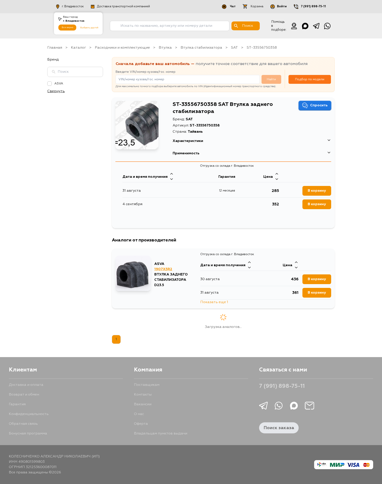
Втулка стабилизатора (201, 48)
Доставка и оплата (26, 385)
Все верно (67, 27)
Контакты (143, 394)
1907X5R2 (163, 269)
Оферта (141, 424)
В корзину (317, 191)
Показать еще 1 (214, 302)
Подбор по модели (309, 79)
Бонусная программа (28, 433)
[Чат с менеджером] (294, 25)
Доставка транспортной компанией (123, 6)
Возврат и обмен (24, 394)
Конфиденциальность (29, 414)
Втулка (165, 48)
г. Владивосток (73, 6)
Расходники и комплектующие (122, 48)
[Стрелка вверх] (171, 174)
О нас (139, 414)
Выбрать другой (89, 28)
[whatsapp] (327, 25)
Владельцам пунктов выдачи (160, 433)
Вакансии (142, 404)
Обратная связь (23, 424)
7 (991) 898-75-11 (313, 6)
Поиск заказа (279, 428)
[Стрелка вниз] (171, 179)
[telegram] (316, 25)
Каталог (78, 48)
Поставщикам (146, 385)
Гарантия (17, 404)
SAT (234, 48)
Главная (54, 48)
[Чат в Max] (305, 25)
